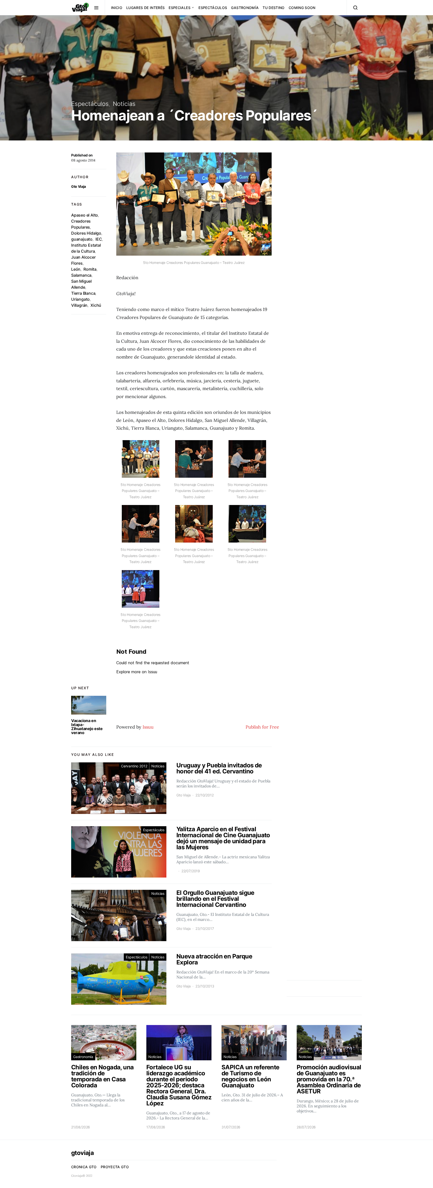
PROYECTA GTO (115, 1167)
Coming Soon (302, 8)
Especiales (179, 8)
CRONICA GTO (84, 1167)
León (75, 269)
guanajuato (81, 239)
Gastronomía (245, 8)
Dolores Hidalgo (86, 233)
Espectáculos (212, 8)
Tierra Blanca (83, 293)
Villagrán (79, 305)
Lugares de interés (145, 8)
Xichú (95, 305)
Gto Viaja (78, 186)
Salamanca (81, 275)
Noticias (124, 103)
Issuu (148, 727)
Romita (89, 269)
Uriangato (80, 299)
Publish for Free (262, 727)
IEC (98, 239)
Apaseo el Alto (84, 215)
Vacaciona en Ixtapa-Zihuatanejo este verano (87, 726)
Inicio (116, 8)
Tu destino (274, 8)
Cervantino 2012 (134, 766)
